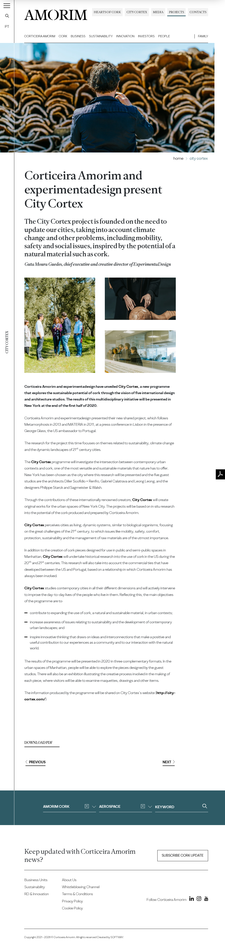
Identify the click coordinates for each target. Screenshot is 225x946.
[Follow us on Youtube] (205, 899)
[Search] (7, 16)
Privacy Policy (72, 901)
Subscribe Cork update (182, 855)
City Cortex (137, 12)
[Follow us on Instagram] (197, 899)
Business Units (35, 880)
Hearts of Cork (107, 12)
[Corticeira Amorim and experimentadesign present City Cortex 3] (140, 351)
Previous (37, 762)
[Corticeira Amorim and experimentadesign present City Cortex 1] (59, 325)
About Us (69, 880)
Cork (63, 36)
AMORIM (55, 14)
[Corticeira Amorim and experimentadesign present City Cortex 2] (140, 299)
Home (178, 158)
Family (203, 36)
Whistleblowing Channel (81, 887)
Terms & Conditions (77, 894)
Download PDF (38, 743)
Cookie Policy (72, 908)
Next (167, 762)
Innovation (125, 36)
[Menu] (7, 5)
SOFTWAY (117, 937)
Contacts (198, 12)
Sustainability (101, 36)
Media (158, 12)
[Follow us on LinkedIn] (190, 899)
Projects (176, 12)
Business (78, 36)
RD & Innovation (36, 894)
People (164, 36)
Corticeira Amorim (39, 36)
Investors (146, 36)
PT (7, 26)
